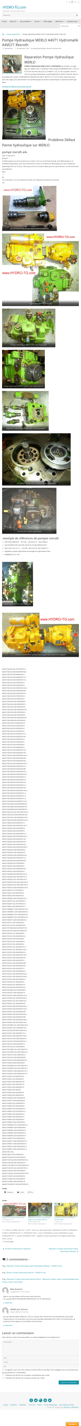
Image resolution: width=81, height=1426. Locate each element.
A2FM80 (14, 1230)
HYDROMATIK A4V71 (30, 1233)
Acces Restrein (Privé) (66, 1405)
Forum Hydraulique (50, 1405)
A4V (19, 1230)
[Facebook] (66, 2)
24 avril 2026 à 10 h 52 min (19, 1312)
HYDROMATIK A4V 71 (15, 1233)
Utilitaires (13, 1405)
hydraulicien (9, 48)
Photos (39, 1405)
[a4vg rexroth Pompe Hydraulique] (14, 1209)
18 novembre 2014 (22, 48)
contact (5, 1405)
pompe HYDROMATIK (60, 1233)
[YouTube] (78, 2)
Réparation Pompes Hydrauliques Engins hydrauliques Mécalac (39, 1218)
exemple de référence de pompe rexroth (16, 86)
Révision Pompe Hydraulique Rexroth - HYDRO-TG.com (26, 1272)
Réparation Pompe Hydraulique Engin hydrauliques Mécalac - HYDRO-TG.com (34, 1266)
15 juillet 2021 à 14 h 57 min (20, 1292)
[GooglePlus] (72, 2)
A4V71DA (35, 1230)
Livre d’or (32, 1405)
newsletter (22, 1405)
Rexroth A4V (57, 48)
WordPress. (75, 1407)
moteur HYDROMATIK (45, 1233)
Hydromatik (47, 1230)
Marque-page (9, 1242)
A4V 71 (23, 1230)
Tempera (66, 1407)
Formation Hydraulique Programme (18, 1249)
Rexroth (49, 48)
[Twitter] (69, 2)
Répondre (8, 1303)
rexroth (9, 1239)
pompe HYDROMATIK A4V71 (26, 1236)
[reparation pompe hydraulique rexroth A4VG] (66, 1209)
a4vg (40, 1230)
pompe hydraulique (13, 34)
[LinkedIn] (75, 2)
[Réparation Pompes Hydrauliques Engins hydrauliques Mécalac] (40, 1209)
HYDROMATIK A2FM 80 (59, 1230)
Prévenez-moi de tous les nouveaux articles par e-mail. (25, 1378)
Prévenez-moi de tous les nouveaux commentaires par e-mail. (27, 1375)
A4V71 (29, 1230)
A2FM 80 (8, 1230)
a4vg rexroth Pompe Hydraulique (13, 1217)
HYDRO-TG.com (14, 7)
